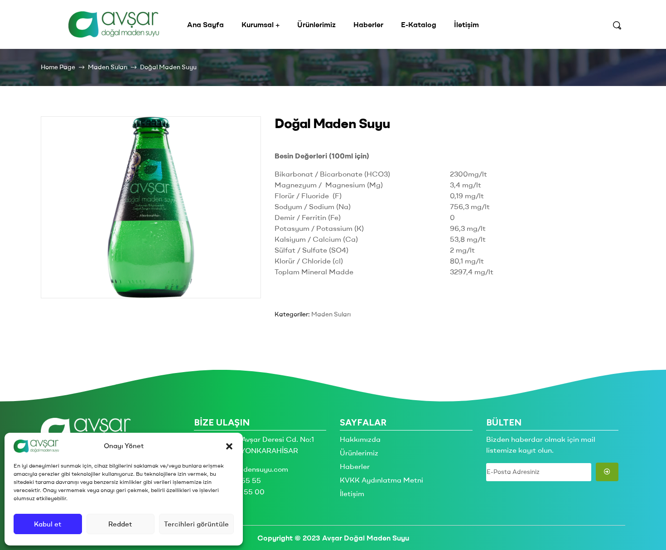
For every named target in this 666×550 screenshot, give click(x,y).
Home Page (58, 67)
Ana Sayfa (205, 24)
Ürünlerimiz (316, 24)
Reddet (120, 524)
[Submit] (607, 472)
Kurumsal (257, 24)
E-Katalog (418, 24)
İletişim (466, 24)
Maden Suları (107, 67)
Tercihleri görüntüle (196, 524)
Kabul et (48, 524)
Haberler (368, 24)
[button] (229, 446)
